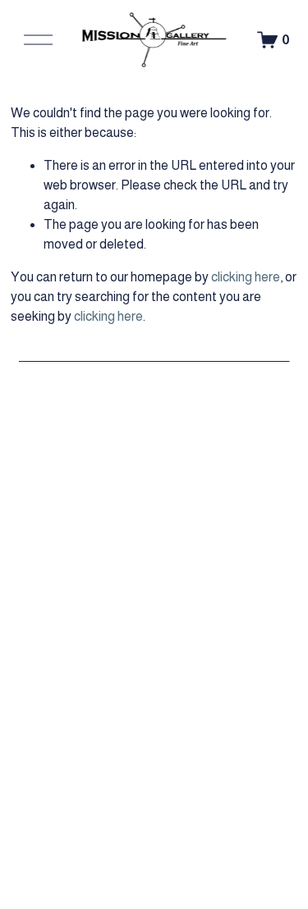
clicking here (245, 277)
